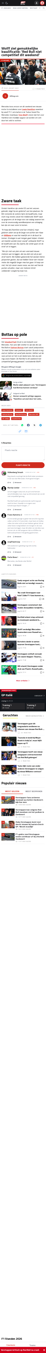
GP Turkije (5, 418)
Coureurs (10, 1345)
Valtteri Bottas (17, 347)
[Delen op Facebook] (28, 425)
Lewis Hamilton (28, 109)
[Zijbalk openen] (2, 3)
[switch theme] (6, 3)
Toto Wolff (23, 114)
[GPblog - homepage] (23, 3)
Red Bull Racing (21, 414)
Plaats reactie (23, 465)
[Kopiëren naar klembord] (20, 431)
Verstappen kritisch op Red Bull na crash (20, 1350)
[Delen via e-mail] (26, 431)
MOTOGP (33, 8)
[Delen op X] (34, 425)
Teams (32, 1345)
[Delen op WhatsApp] (22, 425)
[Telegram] (40, 425)
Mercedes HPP (33, 414)
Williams (7, 235)
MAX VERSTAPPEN (20, 8)
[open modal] (42, 3)
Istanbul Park (10, 341)
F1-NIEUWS (6, 8)
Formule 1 (19, 410)
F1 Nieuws (5, 60)
